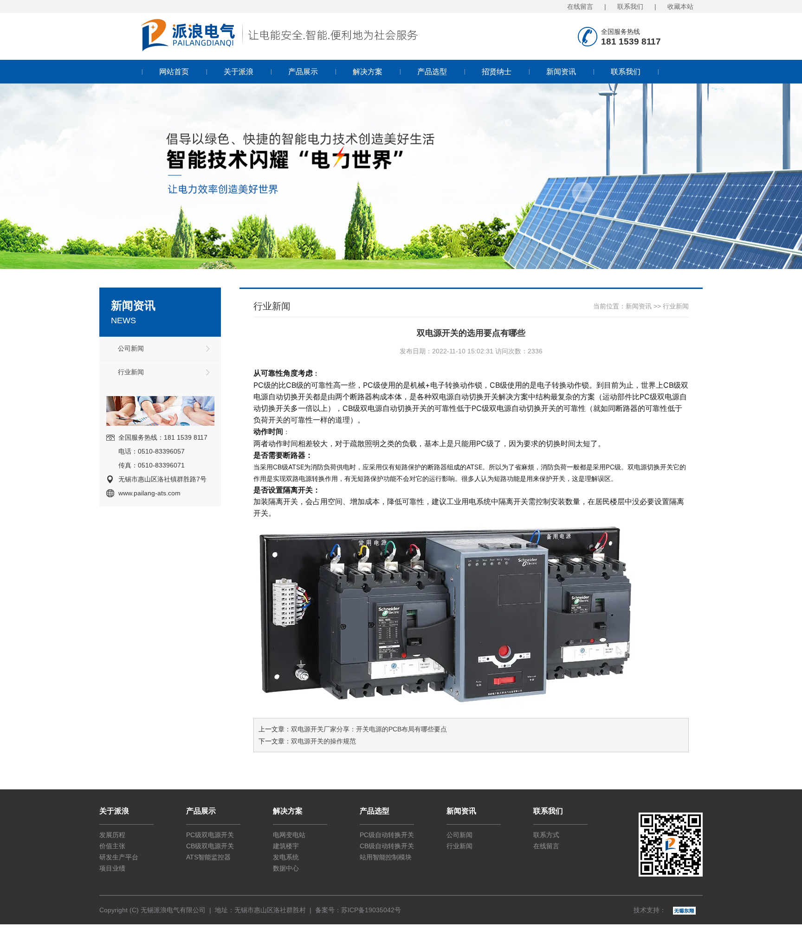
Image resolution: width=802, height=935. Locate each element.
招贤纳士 (496, 72)
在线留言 (580, 6)
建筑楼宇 (286, 846)
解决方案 (367, 72)
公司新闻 (131, 348)
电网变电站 (289, 835)
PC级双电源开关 (210, 835)
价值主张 (112, 846)
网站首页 (174, 72)
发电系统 (286, 857)
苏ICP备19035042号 (371, 910)
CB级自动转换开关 (387, 846)
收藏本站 (680, 6)
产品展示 (303, 72)
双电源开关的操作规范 (323, 741)
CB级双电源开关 (210, 846)
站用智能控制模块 (386, 857)
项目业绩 (112, 868)
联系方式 (546, 835)
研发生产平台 (118, 857)
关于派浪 (238, 72)
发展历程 (112, 835)
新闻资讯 (561, 72)
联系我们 (630, 6)
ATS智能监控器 (208, 857)
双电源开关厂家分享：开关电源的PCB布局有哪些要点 (369, 729)
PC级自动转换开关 (387, 835)
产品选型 (432, 72)
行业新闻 (131, 372)
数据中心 (286, 868)
